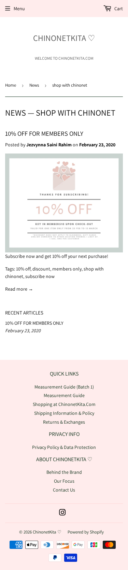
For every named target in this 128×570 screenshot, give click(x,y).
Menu (19, 8)
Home (10, 85)
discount (41, 269)
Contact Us (64, 490)
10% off (23, 269)
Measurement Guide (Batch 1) (64, 387)
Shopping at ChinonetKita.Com (64, 404)
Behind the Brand (64, 472)
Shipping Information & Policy (64, 413)
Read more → (19, 289)
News (34, 85)
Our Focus (64, 481)
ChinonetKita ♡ (64, 37)
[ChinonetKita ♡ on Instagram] (62, 513)
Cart (118, 8)
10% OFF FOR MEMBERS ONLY (44, 133)
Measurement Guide (64, 395)
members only (67, 269)
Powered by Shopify (86, 532)
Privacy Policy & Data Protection (64, 447)
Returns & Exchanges (64, 422)
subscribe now (40, 276)
